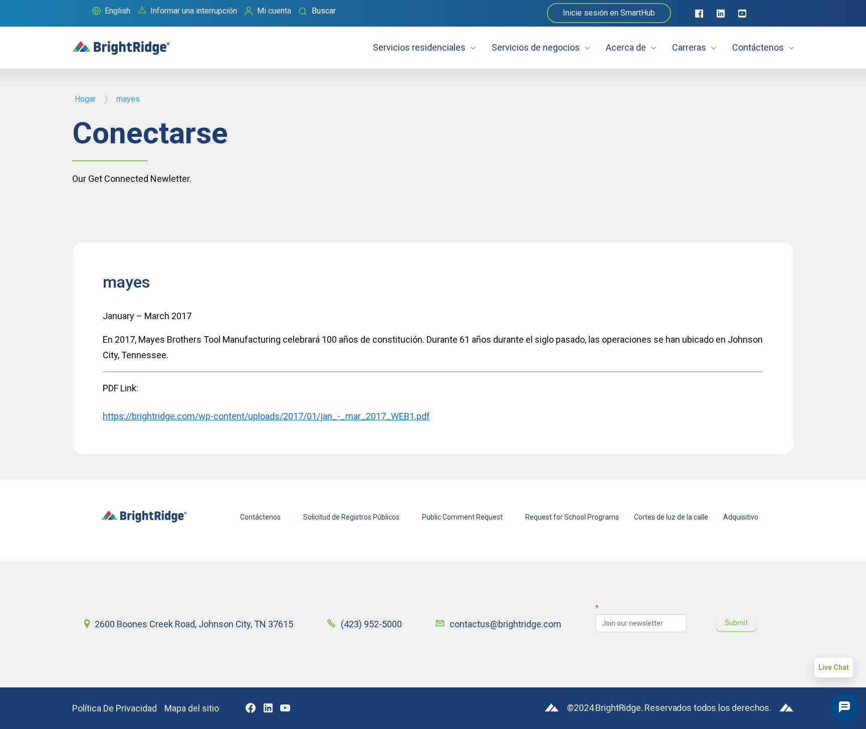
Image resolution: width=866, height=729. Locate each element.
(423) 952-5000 (371, 624)
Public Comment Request (462, 517)
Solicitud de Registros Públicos (351, 517)
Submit (736, 623)
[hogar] (121, 43)
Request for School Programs (572, 517)
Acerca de (626, 47)
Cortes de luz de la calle (671, 517)
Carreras (689, 47)
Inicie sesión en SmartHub (609, 13)
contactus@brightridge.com (505, 624)
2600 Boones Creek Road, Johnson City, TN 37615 (194, 624)
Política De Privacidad (114, 708)
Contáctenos (758, 47)
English (117, 11)
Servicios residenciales (419, 47)
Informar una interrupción (193, 11)
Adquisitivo (740, 517)
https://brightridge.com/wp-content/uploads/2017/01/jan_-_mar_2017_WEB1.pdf (266, 416)
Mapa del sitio (191, 708)
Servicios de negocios (536, 47)
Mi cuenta (274, 11)
